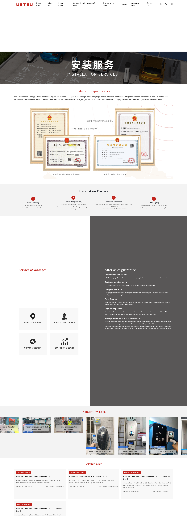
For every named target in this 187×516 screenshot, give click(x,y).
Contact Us (149, 4)
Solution (124, 4)
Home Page (38, 4)
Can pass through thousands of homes (84, 4)
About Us (50, 4)
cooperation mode (135, 4)
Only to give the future (108, 4)
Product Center (61, 4)
